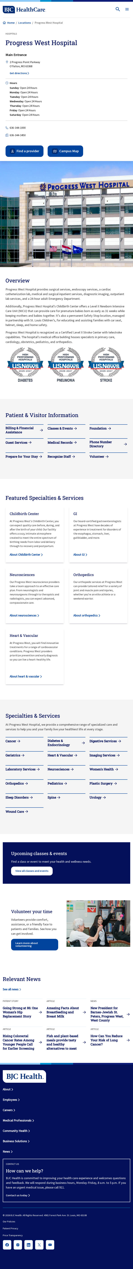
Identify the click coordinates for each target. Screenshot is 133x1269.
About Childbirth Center (25, 554)
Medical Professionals (17, 1120)
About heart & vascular (24, 676)
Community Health (15, 1131)
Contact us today (16, 1195)
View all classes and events (31, 871)
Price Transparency (13, 1235)
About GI (79, 554)
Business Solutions (15, 1141)
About (7, 1089)
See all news (11, 989)
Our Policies (9, 1221)
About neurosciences (23, 615)
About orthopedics (85, 615)
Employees (10, 1100)
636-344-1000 (18, 127)
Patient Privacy (10, 1228)
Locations (24, 22)
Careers (8, 1110)
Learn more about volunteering (26, 944)
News (6, 1151)
